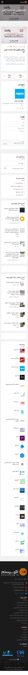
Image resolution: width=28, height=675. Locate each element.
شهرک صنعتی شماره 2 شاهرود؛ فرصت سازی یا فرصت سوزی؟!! (13, 292)
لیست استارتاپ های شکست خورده (18, 615)
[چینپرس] (22, 455)
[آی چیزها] (22, 412)
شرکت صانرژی (16, 285)
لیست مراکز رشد (23, 610)
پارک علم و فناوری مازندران (13, 260)
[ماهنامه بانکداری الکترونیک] (22, 386)
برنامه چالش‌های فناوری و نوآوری (12, 420)
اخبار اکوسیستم (19, 183)
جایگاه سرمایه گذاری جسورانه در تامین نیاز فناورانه (11, 209)
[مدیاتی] (22, 542)
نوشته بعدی (9, 76)
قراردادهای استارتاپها (22, 620)
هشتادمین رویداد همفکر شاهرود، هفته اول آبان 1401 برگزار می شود (12, 218)
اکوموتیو (17, 480)
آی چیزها (16, 410)
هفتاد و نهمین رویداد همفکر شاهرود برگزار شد (12, 303)
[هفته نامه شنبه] (22, 368)
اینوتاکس (16, 506)
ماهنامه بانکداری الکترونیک (12, 384)
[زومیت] (22, 516)
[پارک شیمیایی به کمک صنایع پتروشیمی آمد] (22, 244)
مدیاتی (17, 541)
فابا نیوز (17, 376)
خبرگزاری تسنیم (15, 358)
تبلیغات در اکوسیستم (22, 640)
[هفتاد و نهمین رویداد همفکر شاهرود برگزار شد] (22, 304)
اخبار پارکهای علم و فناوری (16, 186)
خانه (17, 15)
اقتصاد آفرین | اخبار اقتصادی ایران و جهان (12, 463)
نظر (8, 47)
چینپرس (17, 454)
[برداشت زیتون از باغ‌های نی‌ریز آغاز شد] (22, 314)
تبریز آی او (16, 428)
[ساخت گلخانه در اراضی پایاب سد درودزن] (22, 325)
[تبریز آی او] (22, 429)
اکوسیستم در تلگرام (19, 593)
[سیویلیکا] (20, 653)
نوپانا (17, 523)
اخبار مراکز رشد (19, 195)
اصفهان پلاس (15, 471)
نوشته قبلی (20, 76)
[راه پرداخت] (22, 403)
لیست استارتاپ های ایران (20, 613)
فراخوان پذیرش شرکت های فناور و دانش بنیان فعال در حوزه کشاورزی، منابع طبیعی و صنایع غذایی (11, 255)
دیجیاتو (17, 445)
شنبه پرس (16, 349)
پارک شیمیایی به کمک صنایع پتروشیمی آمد (12, 243)
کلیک (17, 436)
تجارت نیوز (16, 489)
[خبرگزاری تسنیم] (22, 360)
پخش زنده (24, 623)
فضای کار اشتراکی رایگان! (12, 282)
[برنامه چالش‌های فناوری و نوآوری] (22, 421)
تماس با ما (24, 635)
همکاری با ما (24, 637)
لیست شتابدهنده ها (22, 605)
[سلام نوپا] (22, 499)
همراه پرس (16, 532)
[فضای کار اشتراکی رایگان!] (22, 284)
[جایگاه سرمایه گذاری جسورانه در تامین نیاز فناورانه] (22, 210)
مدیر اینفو (17, 246)
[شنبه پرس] (22, 351)
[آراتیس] (22, 551)
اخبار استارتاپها (19, 192)
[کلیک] (22, 438)
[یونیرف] (7, 653)
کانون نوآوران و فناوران (14, 223)
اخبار (12, 15)
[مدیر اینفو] (22, 395)
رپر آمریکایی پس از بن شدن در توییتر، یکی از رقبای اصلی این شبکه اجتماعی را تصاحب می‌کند (11, 231)
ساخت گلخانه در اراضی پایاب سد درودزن (11, 324)
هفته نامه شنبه (15, 367)
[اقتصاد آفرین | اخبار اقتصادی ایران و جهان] (22, 464)
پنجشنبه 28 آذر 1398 (18, 47)
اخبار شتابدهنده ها (18, 189)
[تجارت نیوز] (22, 490)
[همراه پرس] (22, 534)
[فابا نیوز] (22, 377)
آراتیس (17, 549)
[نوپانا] (22, 525)
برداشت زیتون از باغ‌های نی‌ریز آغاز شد (13, 313)
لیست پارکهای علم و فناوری (20, 608)
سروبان (17, 317)
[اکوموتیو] (22, 481)
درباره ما (25, 632)
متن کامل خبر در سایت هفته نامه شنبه (15, 64)
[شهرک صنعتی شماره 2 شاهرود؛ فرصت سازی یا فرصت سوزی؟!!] (22, 293)
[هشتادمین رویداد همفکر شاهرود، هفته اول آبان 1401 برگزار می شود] (22, 219)
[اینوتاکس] (22, 508)
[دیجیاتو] (22, 447)
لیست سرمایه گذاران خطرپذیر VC (18, 618)
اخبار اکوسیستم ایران (22, 602)
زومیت (17, 236)
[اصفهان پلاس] (22, 473)
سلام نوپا (16, 497)
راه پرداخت (16, 402)
